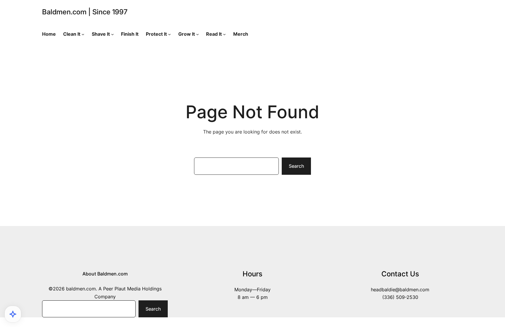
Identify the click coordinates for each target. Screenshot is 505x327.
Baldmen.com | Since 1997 (84, 12)
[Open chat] (13, 314)
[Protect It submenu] (169, 34)
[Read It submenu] (224, 34)
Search (296, 166)
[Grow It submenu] (197, 34)
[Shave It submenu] (112, 34)
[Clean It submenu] (83, 34)
